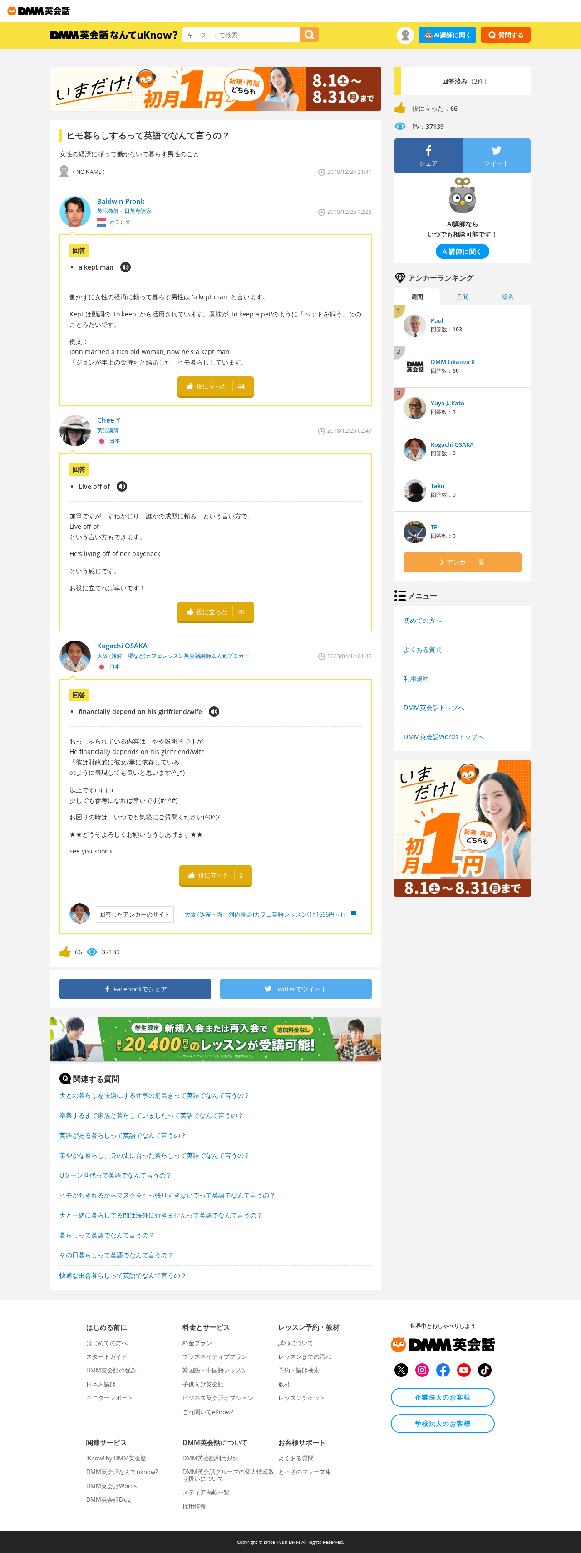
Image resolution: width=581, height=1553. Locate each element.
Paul (437, 320)
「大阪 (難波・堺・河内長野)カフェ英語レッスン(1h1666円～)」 (263, 914)
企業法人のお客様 (443, 1397)
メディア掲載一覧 (206, 1492)
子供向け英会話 (203, 1384)
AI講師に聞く (453, 34)
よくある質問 (423, 649)
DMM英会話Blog (108, 1499)
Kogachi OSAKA (452, 444)
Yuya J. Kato (447, 403)
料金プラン (197, 1343)
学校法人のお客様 (443, 1423)
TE (434, 527)
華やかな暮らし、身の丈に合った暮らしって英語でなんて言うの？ (154, 1155)
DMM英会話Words (111, 1486)
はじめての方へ (107, 1343)
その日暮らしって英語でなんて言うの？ (116, 1255)
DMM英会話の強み (111, 1370)
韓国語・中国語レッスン (214, 1370)
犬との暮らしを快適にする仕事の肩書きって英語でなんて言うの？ (154, 1095)
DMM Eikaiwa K (453, 362)
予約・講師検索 (299, 1370)
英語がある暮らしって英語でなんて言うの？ (123, 1135)
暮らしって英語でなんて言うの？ (107, 1235)
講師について (296, 1343)
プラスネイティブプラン (214, 1356)
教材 (284, 1384)
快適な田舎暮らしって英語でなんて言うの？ (123, 1275)
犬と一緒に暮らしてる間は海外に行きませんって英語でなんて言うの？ (161, 1215)
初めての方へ (423, 620)
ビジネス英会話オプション (217, 1398)
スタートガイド (107, 1356)
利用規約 (416, 678)
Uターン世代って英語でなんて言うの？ (115, 1175)
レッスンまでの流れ (304, 1356)
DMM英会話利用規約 (210, 1458)
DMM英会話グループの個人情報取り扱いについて (228, 1475)
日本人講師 (101, 1384)
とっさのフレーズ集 (304, 1472)
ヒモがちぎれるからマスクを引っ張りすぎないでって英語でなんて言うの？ (167, 1195)
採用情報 (194, 1506)
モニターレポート (109, 1398)
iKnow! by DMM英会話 (116, 1458)
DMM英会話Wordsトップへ (444, 736)
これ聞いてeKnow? (207, 1412)
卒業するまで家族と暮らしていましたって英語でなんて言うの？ (151, 1115)
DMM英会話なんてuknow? (122, 1472)
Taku (437, 486)
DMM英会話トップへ (434, 707)
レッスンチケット (301, 1398)
